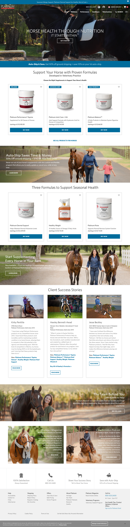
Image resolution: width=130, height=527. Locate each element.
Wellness (74, 12)
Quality (68, 504)
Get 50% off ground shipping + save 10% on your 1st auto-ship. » (63, 2)
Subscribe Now (111, 457)
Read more (16, 368)
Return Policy (31, 498)
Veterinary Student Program (94, 503)
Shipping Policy (31, 495)
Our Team (69, 498)
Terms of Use (45, 513)
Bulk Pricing (50, 498)
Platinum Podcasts (71, 500)
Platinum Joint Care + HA (58, 117)
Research (69, 502)
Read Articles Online (92, 495)
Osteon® (14, 360)
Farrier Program (51, 500)
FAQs (9, 500)
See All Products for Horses (65, 141)
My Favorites (31, 502)
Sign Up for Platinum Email (113, 508)
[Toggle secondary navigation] (126, 12)
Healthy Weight (55, 225)
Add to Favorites (41, 87)
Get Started (65, 41)
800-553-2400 (91, 7)
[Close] (128, 1)
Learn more (13, 173)
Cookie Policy (29, 513)
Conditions (95, 12)
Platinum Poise (93, 225)
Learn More (13, 273)
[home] (8, 7)
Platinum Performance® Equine (21, 117)
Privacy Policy (12, 513)
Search (120, 12)
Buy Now (26, 130)
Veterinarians (107, 12)
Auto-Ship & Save (52, 495)
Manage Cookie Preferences (99, 523)
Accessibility (11, 495)
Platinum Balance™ (95, 117)
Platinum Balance (95, 357)
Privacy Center (63, 525)
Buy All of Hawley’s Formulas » (60, 366)
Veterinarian (11, 502)
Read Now (54, 455)
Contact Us (11, 498)
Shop (66, 12)
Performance (84, 12)
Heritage (68, 495)
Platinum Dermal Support (19, 225)
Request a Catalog (32, 500)
